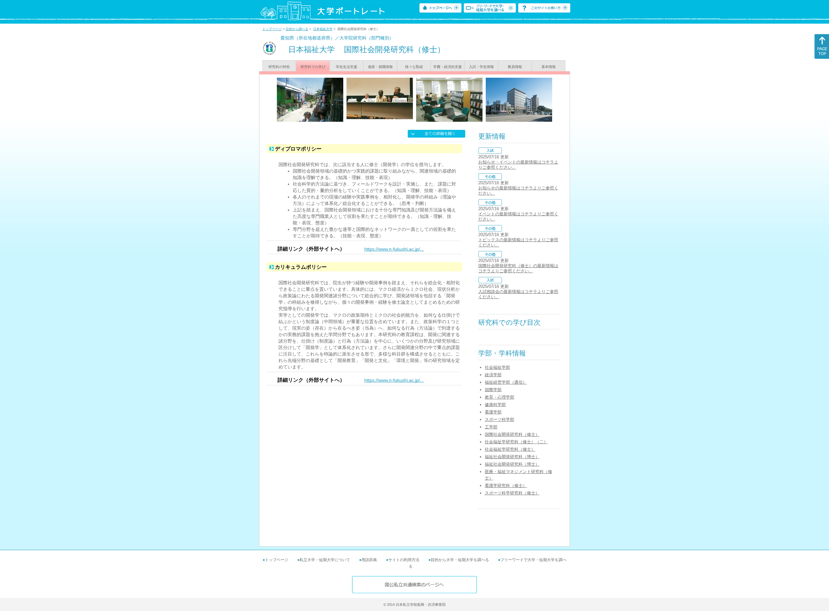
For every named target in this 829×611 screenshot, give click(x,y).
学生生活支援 (346, 67)
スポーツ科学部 (499, 419)
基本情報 (548, 67)
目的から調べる (297, 29)
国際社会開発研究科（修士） (512, 434)
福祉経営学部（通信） (506, 382)
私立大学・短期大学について (325, 560)
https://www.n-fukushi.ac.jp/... (394, 249)
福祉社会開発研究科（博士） (512, 456)
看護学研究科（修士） (506, 485)
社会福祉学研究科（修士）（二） (516, 441)
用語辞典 (369, 560)
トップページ (272, 29)
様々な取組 (414, 67)
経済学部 (493, 374)
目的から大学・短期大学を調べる (460, 560)
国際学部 (493, 389)
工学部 (491, 426)
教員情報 (515, 67)
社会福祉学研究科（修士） (510, 449)
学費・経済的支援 (447, 67)
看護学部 (493, 412)
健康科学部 (495, 404)
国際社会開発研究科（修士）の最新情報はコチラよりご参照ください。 (518, 268)
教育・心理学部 (499, 397)
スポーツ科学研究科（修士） (512, 493)
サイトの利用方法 (403, 560)
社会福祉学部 (497, 367)
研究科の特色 (279, 67)
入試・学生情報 (481, 67)
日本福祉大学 (323, 29)
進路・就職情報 (380, 67)
